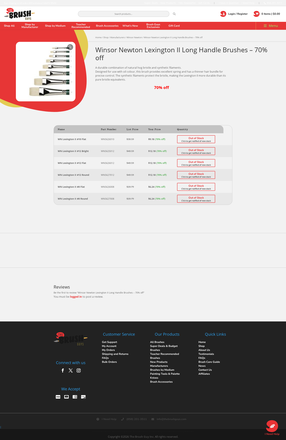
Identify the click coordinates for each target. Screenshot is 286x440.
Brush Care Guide (209, 362)
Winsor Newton (134, 37)
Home (98, 37)
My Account (109, 346)
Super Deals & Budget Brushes (164, 348)
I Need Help (248, 2)
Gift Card (174, 26)
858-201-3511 (274, 2)
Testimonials (206, 354)
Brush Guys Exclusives (153, 26)
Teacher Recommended (81, 26)
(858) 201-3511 (136, 419)
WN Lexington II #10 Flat (72, 139)
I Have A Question (229, 2)
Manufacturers (117, 37)
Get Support (109, 342)
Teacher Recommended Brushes (164, 356)
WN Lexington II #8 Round (73, 198)
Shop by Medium (55, 26)
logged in (76, 296)
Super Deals (151, 2)
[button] (70, 47)
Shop (105, 37)
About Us (204, 350)
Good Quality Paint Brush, (162, 431)
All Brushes (157, 342)
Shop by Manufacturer (30, 26)
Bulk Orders (109, 362)
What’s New (130, 26)
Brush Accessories (107, 26)
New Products (168, 2)
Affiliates (204, 374)
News (202, 366)
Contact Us (205, 370)
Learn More (50, 2)
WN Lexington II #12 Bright (73, 151)
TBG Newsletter (187, 2)
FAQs (105, 358)
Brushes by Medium (162, 370)
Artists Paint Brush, (101, 431)
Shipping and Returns (115, 354)
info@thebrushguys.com (171, 419)
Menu (273, 25)
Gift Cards (204, 2)
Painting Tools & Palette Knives (165, 376)
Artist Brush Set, (141, 431)
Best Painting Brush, (122, 431)
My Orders (108, 350)
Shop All (9, 26)
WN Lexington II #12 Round (73, 174)
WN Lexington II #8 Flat (71, 186)
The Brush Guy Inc (142, 437)
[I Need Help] (272, 426)
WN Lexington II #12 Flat (72, 163)
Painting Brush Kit (185, 431)
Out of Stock (196, 138)
